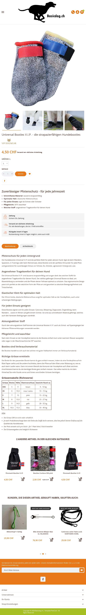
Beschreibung (10, 246)
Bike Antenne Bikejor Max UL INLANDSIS (14, 533)
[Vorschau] (10, 480)
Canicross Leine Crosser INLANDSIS (72, 533)
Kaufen (20, 174)
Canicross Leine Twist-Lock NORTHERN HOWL (43, 533)
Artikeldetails (28, 246)
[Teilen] (4, 180)
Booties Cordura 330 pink (14, 473)
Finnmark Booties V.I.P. (43, 473)
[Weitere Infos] (14, 480)
